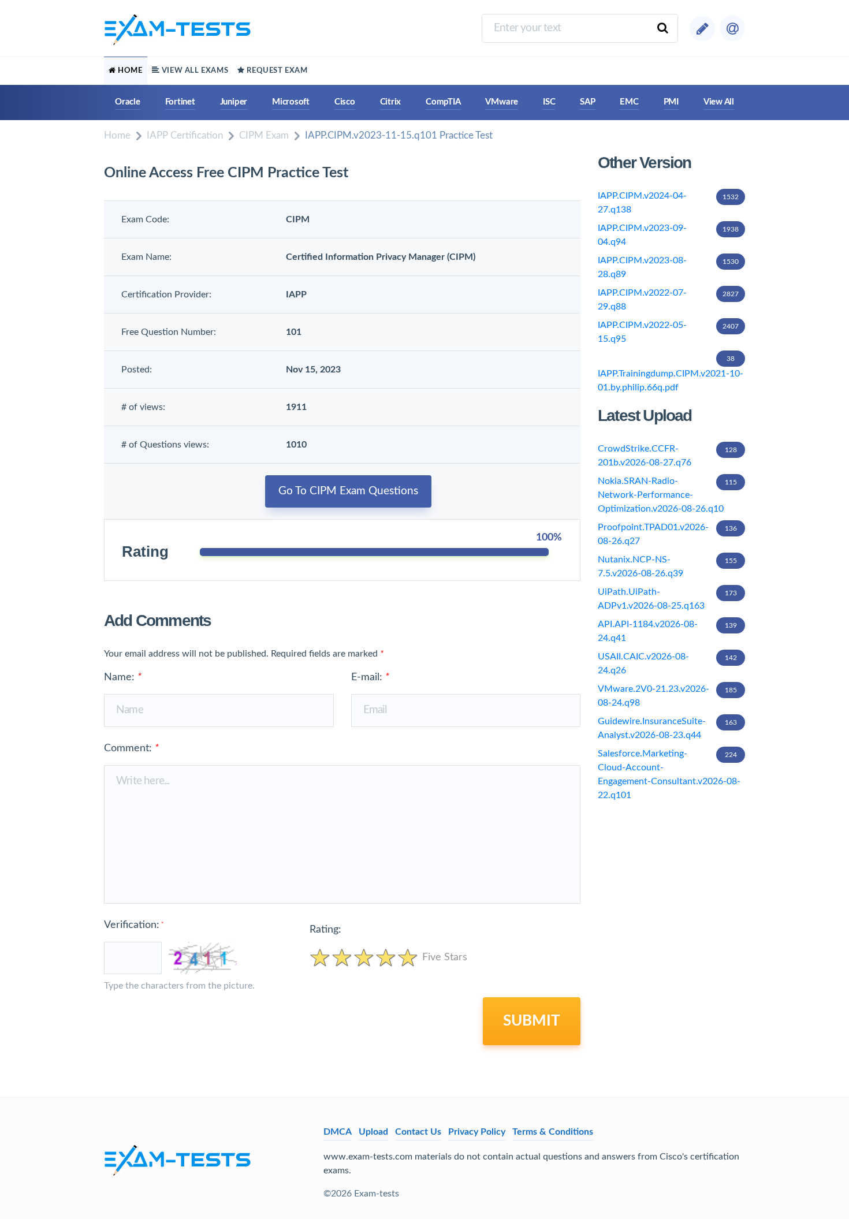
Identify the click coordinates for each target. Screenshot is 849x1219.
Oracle (127, 102)
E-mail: (370, 677)
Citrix (390, 102)
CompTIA (443, 102)
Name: (123, 677)
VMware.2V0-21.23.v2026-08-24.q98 (667, 695)
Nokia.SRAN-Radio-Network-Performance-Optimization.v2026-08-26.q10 (667, 494)
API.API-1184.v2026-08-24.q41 (667, 631)
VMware (501, 102)
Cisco (344, 102)
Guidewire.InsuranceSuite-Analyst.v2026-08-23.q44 (667, 728)
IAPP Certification (185, 135)
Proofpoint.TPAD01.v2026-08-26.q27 (667, 534)
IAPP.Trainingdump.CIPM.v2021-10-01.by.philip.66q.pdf (670, 373)
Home (117, 135)
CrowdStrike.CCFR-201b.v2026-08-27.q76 (667, 455)
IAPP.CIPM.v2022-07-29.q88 (668, 299)
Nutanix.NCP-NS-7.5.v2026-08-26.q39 (667, 566)
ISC (549, 102)
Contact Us (418, 1131)
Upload (373, 1131)
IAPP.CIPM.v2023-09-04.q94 (668, 235)
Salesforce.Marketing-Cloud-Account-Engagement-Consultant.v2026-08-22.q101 (669, 774)
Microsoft (291, 102)
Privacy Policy (476, 1131)
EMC (629, 102)
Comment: (131, 748)
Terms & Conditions (552, 1131)
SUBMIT (531, 1020)
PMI (671, 102)
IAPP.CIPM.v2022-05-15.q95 (668, 332)
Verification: (133, 925)
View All (718, 102)
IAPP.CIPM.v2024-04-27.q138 (668, 202)
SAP (587, 102)
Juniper (233, 102)
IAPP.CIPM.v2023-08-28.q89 (668, 267)
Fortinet (180, 102)
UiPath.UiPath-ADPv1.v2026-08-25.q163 (667, 598)
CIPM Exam (264, 135)
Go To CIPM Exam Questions (348, 491)
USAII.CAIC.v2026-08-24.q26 (667, 663)
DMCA (337, 1131)
